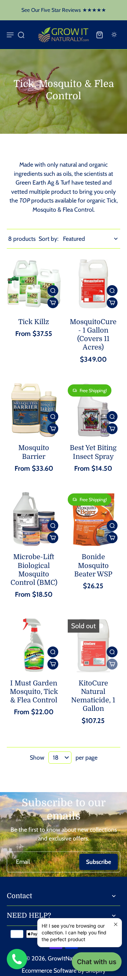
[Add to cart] (52, 302)
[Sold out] (112, 664)
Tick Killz (33, 322)
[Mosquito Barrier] (34, 410)
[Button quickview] (52, 290)
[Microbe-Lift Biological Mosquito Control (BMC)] (34, 519)
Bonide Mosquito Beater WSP (93, 565)
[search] (21, 34)
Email (23, 861)
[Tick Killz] (34, 284)
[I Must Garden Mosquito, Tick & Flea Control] (34, 645)
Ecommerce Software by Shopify (64, 970)
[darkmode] (114, 34)
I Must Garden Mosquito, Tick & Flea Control (34, 691)
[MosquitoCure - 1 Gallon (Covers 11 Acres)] (93, 284)
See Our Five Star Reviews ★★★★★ (63, 10)
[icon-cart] (99, 34)
